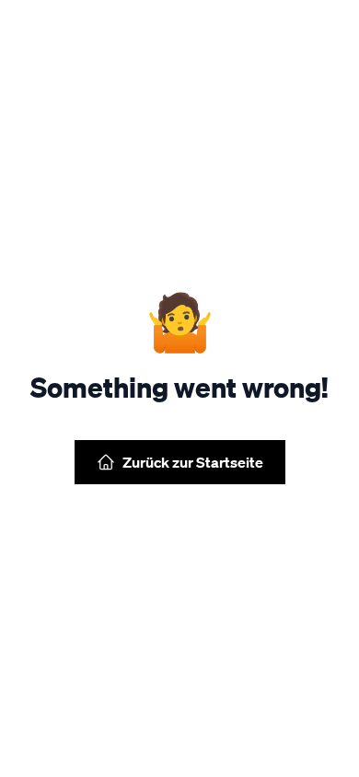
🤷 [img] (179, 320)
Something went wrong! (179, 386)
